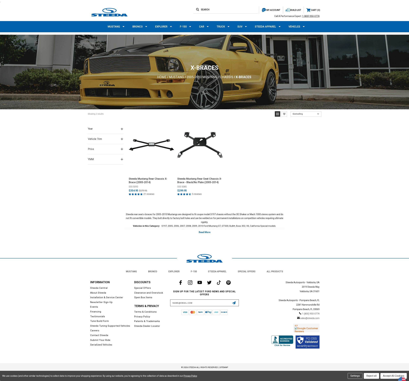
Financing (95, 311)
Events (94, 307)
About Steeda (98, 293)
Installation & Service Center (106, 297)
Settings (355, 375)
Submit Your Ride (100, 340)
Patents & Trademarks (147, 321)
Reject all (371, 375)
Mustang (114, 26)
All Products (275, 271)
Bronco (137, 26)
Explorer (161, 26)
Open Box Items (143, 297)
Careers (94, 330)
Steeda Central (99, 288)
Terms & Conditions (145, 312)
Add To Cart (151, 171)
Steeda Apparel (265, 26)
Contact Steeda (99, 335)
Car (201, 26)
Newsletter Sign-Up (101, 302)
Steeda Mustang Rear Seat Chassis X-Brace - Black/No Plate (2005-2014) (199, 180)
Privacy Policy (142, 316)
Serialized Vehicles (101, 344)
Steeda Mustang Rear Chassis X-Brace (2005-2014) (148, 180)
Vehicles (294, 26)
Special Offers (246, 271)
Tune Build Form (99, 321)
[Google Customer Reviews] (306, 328)
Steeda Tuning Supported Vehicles (110, 326)
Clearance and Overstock (148, 293)
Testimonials (97, 316)
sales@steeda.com (310, 318)
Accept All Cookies (393, 375)
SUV (239, 26)
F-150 (183, 26)
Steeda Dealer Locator (147, 326)
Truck (221, 26)
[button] (277, 114)
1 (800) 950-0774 (311, 16)
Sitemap (224, 367)
